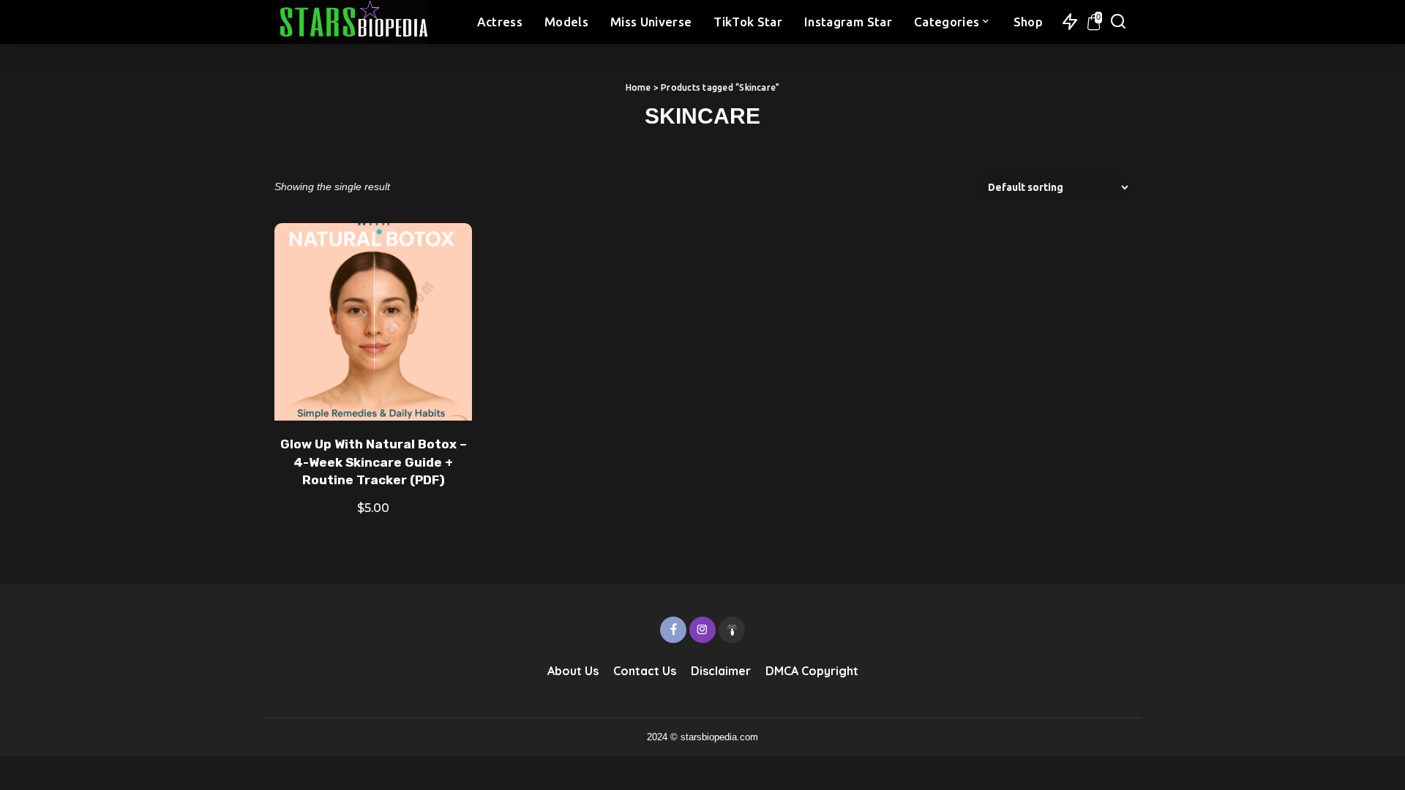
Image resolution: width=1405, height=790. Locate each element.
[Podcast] (732, 630)
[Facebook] (673, 630)
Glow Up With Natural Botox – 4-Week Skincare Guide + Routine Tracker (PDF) (373, 462)
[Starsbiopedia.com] (353, 22)
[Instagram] (702, 630)
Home (638, 87)
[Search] (1118, 22)
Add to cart (444, 392)
